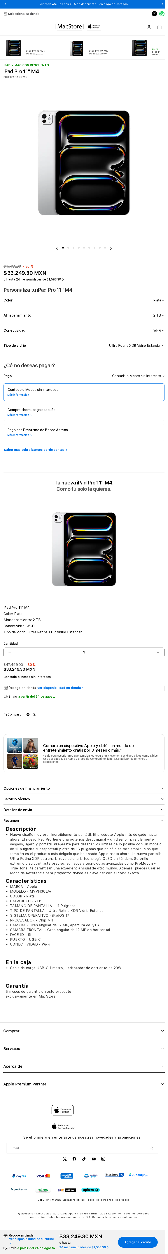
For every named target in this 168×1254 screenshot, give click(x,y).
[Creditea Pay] (19, 1192)
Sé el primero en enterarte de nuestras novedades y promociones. (81, 1140)
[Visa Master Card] (43, 1178)
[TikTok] (82, 1162)
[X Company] (63, 1162)
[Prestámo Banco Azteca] (43, 1193)
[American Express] (67, 1178)
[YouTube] (92, 1162)
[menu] (8, 27)
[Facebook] (73, 1162)
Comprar (11, 1033)
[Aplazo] (90, 1192)
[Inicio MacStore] (79, 27)
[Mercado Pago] (90, 1178)
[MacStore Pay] (114, 1177)
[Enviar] (149, 1150)
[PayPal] (19, 1178)
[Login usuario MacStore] (149, 27)
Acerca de (13, 1068)
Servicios (11, 1051)
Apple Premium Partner (24, 1086)
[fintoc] (67, 1193)
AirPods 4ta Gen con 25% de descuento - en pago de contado (84, 4)
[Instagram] (102, 1162)
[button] (5, 4)
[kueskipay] (138, 1177)
